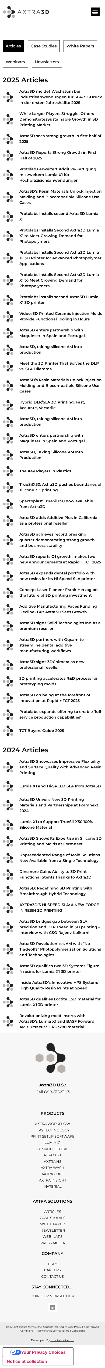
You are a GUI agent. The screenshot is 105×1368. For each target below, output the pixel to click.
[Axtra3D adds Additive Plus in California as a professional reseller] (8, 520)
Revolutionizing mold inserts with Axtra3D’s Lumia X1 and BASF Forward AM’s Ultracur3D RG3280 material (56, 1021)
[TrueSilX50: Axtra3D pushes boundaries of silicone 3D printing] (8, 487)
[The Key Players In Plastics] (8, 471)
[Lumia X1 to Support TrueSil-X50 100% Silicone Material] (8, 825)
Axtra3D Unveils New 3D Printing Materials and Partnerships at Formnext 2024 (58, 805)
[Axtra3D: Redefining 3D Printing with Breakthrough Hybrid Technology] (8, 891)
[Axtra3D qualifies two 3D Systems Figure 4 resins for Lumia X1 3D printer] (8, 969)
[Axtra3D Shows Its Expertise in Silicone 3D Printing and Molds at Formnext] (8, 841)
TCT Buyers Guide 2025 (41, 730)
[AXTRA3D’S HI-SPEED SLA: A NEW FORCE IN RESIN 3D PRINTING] (8, 908)
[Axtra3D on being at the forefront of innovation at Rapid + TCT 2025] (8, 698)
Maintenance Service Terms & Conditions (60, 1330)
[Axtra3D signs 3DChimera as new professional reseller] (8, 665)
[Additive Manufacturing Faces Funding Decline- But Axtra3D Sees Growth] (8, 609)
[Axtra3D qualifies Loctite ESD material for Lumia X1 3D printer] (8, 1002)
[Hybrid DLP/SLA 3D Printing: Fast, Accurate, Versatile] (8, 405)
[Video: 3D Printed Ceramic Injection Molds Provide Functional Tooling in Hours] (8, 316)
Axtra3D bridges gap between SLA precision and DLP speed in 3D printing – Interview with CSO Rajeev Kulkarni (59, 927)
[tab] (13, 46)
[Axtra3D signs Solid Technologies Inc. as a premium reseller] (8, 626)
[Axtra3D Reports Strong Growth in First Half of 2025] (8, 155)
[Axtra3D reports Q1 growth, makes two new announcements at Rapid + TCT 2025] (8, 559)
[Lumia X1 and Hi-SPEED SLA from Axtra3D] (8, 786)
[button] (95, 12)
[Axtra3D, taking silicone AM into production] (8, 350)
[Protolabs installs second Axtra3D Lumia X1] (8, 216)
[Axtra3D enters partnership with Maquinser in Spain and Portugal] (8, 333)
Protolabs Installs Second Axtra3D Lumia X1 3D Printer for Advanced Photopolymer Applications (60, 258)
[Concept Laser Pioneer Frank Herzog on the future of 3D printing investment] (8, 593)
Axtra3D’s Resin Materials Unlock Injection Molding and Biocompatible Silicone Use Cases (60, 197)
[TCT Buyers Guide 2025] (8, 731)
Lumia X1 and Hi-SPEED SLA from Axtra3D (60, 786)
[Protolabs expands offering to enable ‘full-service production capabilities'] (8, 714)
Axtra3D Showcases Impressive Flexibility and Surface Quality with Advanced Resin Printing (60, 767)
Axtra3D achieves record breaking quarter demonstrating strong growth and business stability (57, 540)
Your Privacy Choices (43, 1352)
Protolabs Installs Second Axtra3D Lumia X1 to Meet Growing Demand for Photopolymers (59, 236)
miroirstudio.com (62, 1340)
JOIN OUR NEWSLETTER (52, 1296)
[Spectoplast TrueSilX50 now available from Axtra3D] (8, 504)
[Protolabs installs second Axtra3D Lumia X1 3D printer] (8, 300)
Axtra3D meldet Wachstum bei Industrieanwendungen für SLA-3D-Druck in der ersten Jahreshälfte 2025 (60, 97)
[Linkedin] (52, 1307)
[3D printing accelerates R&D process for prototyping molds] (8, 681)
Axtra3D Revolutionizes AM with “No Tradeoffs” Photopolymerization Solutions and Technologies (60, 949)
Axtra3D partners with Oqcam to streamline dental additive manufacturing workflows (51, 645)
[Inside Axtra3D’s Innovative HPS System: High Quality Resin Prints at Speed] (8, 985)
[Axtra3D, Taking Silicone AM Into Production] (8, 455)
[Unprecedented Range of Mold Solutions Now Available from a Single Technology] (8, 858)
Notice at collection (27, 1361)
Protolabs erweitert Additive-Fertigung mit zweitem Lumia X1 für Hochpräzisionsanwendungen (57, 175)
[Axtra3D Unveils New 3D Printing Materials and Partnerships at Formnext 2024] (8, 805)
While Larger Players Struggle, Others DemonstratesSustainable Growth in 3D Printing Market (58, 119)
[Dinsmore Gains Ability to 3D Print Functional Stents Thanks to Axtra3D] (8, 874)
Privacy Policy (73, 1326)
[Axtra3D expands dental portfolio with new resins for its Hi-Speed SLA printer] (8, 576)
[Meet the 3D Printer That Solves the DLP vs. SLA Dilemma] (8, 366)
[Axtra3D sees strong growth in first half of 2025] (8, 139)
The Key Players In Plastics (45, 471)
